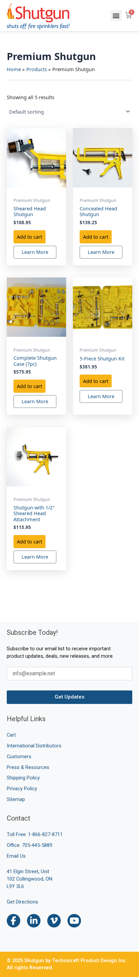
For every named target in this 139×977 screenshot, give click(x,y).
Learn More (35, 251)
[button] (115, 15)
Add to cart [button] (29, 236)
